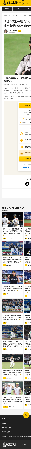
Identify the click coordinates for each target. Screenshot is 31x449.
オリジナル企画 (6, 418)
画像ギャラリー (6, 427)
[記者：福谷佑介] (6, 31)
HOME (5, 15)
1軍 (18, 8)
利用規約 (4, 436)
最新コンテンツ (6, 423)
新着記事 (7, 8)
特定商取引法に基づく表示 (15, 436)
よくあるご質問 (6, 432)
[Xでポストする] (27, 184)
